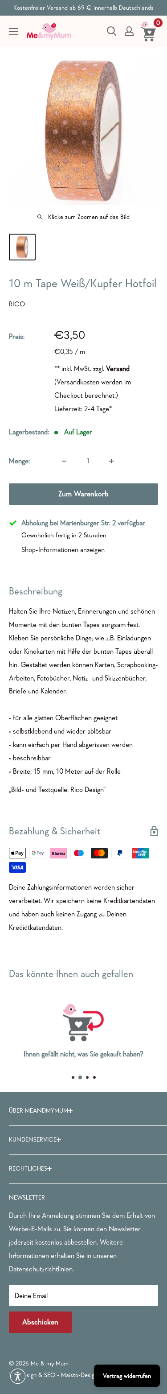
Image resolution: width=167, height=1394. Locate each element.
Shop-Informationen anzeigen (63, 549)
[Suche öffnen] (112, 31)
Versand (118, 368)
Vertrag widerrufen (127, 1376)
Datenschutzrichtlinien (41, 1268)
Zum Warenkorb (83, 494)
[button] (18, 1376)
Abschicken (40, 1322)
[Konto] (129, 31)
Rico (17, 304)
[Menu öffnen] (13, 31)
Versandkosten (78, 381)
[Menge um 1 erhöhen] (111, 461)
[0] (149, 31)
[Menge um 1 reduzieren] (64, 461)
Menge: (19, 460)
